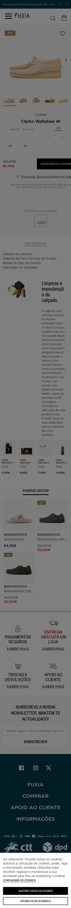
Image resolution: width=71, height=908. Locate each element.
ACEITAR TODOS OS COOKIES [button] (36, 891)
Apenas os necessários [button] (35, 901)
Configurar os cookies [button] (19, 880)
